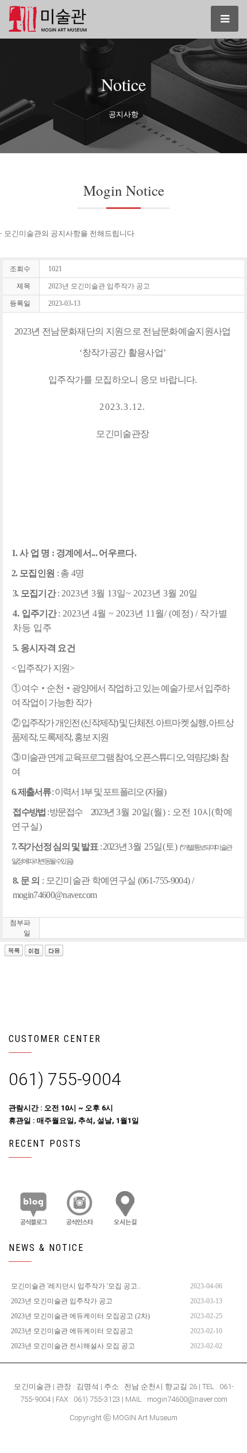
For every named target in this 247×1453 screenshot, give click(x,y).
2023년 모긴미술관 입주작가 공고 (62, 1301)
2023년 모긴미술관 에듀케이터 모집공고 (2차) (80, 1316)
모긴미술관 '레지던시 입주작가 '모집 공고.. (76, 1286)
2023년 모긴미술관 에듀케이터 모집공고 (72, 1331)
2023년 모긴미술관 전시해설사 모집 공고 (73, 1346)
